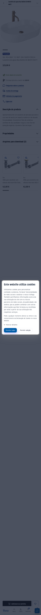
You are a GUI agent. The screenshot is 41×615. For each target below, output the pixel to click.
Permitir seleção (25, 330)
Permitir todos (10, 330)
